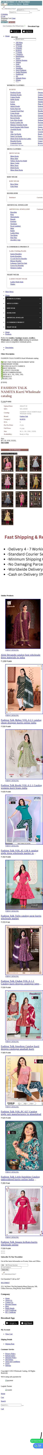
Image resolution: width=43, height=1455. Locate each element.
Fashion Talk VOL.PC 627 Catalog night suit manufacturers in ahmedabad (21, 1112)
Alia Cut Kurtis (15, 134)
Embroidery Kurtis (16, 146)
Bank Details (9, 1308)
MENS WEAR (14, 153)
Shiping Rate (9, 1344)
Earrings (13, 221)
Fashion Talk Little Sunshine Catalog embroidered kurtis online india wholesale (20, 1179)
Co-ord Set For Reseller (18, 259)
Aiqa (17, 82)
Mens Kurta (14, 156)
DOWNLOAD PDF (9, 454)
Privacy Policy (10, 1354)
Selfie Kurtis (14, 99)
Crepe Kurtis (14, 113)
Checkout (11, 22)
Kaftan (12, 104)
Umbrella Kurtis (16, 143)
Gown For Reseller (17, 265)
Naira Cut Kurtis (16, 136)
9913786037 (5, 1283)
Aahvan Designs (21, 60)
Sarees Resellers (16, 254)
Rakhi (12, 231)
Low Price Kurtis (16, 120)
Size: (2, 439)
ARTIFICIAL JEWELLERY (19, 209)
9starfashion (20, 56)
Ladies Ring (14, 233)
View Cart (4, 22)
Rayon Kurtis (15, 118)
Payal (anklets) (15, 226)
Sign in (19, 4)
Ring (12, 214)
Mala (12, 228)
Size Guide (5, 443)
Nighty (12, 284)
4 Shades (19, 48)
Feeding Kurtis (15, 92)
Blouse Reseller (15, 261)
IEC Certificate (10, 1312)
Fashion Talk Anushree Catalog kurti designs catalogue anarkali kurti (20, 1047)
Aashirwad (19, 74)
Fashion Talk (24, 416)
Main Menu (9, 292)
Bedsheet (12, 197)
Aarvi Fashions (21, 70)
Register (26, 4)
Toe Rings (14, 235)
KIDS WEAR (14, 181)
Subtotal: (4, 20)
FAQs (7, 1363)
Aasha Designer (21, 72)
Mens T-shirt (14, 163)
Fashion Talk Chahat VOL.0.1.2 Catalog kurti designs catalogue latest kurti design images (20, 984)
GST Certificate (10, 1310)
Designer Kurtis (15, 95)
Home (7, 36)
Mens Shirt (14, 158)
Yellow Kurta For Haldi (18, 161)
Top (11, 132)
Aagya (18, 58)
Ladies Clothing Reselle (17, 251)
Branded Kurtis (15, 141)
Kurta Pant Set (15, 109)
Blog (7, 1306)
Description (9, 348)
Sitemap (8, 1365)
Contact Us (12, 4)
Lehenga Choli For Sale (18, 263)
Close (13, 18)
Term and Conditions (12, 1362)
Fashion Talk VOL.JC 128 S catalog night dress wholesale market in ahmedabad (19, 853)
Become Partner (10, 1304)
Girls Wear (14, 186)
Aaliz (17, 64)
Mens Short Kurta (16, 170)
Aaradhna (19, 68)
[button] (21, 1452)
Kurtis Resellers (15, 256)
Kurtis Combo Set (16, 122)
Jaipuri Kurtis (15, 106)
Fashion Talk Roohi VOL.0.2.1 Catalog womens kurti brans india (21, 786)
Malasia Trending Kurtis (18, 125)
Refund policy (10, 1356)
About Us (8, 1300)
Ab (17, 76)
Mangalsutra (14, 217)
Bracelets (13, 212)
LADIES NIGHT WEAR (18, 279)
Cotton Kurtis (15, 97)
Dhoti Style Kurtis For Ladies (20, 139)
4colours (19, 50)
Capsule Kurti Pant (17, 111)
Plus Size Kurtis (16, 116)
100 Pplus (19, 42)
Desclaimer (9, 1360)
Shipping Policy (10, 1358)
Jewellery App (15, 240)
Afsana (18, 80)
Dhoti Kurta (14, 168)
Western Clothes (16, 268)
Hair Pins (13, 238)
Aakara (18, 62)
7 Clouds (19, 52)
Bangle (12, 219)
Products (8, 334)
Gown (12, 102)
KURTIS (12, 89)
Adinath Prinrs (21, 78)
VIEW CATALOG (12, 650)
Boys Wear (14, 184)
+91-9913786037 (8, 2)
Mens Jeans (14, 165)
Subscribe (5, 1270)
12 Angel (19, 46)
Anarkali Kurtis (15, 129)
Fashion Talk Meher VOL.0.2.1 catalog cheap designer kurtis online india (21, 721)
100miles (19, 44)
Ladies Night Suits (16, 282)
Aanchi (18, 66)
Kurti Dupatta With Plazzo (19, 127)
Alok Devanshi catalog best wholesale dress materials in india (20, 656)
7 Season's (19, 54)
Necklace (13, 224)
